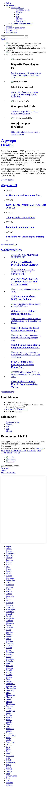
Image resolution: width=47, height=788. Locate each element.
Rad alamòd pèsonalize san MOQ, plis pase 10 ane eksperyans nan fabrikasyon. (24, 94)
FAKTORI (31, 450)
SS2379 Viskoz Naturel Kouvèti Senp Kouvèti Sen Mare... (24, 384)
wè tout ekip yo (7, 180)
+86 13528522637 (8, 472)
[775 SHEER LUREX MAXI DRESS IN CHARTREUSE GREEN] (26, 274)
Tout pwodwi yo (13, 453)
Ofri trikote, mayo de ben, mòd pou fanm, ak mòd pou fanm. (25, 112)
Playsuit (19, 19)
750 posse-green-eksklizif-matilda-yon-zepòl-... (24, 312)
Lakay (8, 3)
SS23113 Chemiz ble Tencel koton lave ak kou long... (25, 329)
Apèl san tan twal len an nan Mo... (23, 195)
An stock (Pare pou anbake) (22, 23)
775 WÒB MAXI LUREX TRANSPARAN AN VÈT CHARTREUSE (24, 282)
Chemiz (19, 12)
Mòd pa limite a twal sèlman (20, 217)
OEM (39, 450)
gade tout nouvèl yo (9, 244)
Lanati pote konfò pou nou (20, 227)
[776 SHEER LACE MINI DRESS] (26, 257)
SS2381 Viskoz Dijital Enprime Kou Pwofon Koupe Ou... (22, 364)
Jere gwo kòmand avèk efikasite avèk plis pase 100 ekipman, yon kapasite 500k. (26, 75)
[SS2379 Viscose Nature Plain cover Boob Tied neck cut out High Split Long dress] (26, 377)
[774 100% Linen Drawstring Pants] (26, 291)
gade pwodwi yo (7, 392)
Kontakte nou (11, 32)
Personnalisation (17, 7)
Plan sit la (39, 448)
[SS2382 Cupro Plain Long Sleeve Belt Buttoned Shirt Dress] (26, 340)
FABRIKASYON (18, 450)
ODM (3, 453)
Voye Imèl (5, 468)
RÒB (8, 450)
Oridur (8, 142)
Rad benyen (21, 21)
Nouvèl (9, 25)
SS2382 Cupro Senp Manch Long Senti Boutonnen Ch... (25, 346)
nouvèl (9, 185)
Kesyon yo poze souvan (15, 28)
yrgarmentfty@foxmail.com (17, 409)
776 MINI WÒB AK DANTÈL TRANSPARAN (24, 263)
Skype (3, 470)
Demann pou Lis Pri (9, 446)
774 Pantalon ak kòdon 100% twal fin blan (23, 297)
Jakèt (3, 450)
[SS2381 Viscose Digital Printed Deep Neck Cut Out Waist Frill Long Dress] (26, 357)
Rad (17, 14)
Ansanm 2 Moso (22, 10)
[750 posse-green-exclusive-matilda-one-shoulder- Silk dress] (26, 306)
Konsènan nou (12, 30)
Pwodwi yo (10, 5)
